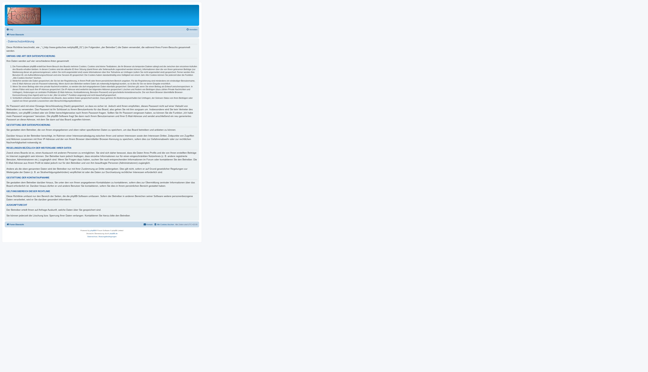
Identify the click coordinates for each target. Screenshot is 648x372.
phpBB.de (114, 233)
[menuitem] (9, 30)
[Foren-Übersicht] (24, 15)
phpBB (93, 230)
